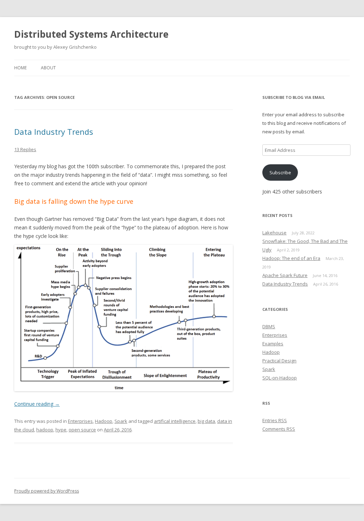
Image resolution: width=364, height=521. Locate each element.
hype (60, 429)
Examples (272, 343)
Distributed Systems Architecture (91, 34)
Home (20, 68)
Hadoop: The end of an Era (291, 258)
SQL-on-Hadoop (279, 377)
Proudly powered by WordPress (46, 491)
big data (206, 421)
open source (82, 429)
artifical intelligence (175, 421)
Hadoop (103, 421)
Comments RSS (278, 429)
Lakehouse (274, 232)
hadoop (44, 429)
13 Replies (25, 149)
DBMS (268, 326)
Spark (120, 421)
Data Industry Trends (53, 131)
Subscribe (280, 172)
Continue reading (37, 403)
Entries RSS (274, 420)
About (48, 68)
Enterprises (80, 421)
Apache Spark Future (284, 275)
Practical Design (279, 360)
